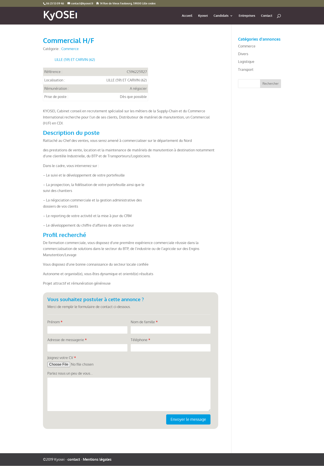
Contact (266, 15)
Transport (245, 69)
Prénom (55, 322)
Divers (243, 54)
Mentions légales (97, 459)
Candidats (221, 15)
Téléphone (140, 340)
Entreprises (247, 15)
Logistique (246, 61)
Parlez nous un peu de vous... (70, 373)
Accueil (187, 15)
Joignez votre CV (61, 357)
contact (73, 459)
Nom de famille (144, 322)
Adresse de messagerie (67, 340)
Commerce (70, 49)
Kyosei (203, 15)
